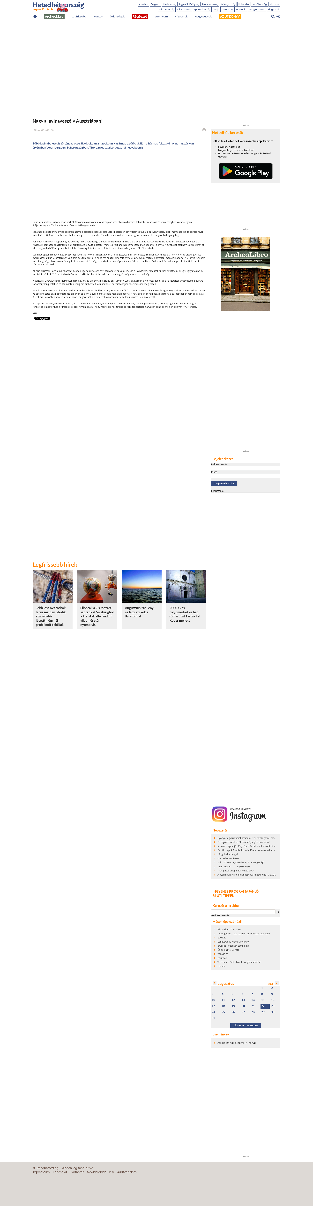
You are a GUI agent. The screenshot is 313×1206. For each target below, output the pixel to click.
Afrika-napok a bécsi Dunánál (236, 1043)
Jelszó (214, 471)
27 (243, 1012)
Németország (166, 9)
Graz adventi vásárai (228, 858)
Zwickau (221, 937)
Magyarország (257, 9)
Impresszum (41, 1172)
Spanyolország (202, 9)
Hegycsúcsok (203, 16)
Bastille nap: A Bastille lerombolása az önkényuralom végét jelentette (254, 850)
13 (243, 1000)
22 (263, 1006)
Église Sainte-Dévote (228, 949)
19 (233, 1006)
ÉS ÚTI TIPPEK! (224, 896)
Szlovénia (241, 9)
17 (213, 1006)
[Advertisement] (119, 184)
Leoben (221, 966)
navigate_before (214, 983)
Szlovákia (227, 9)
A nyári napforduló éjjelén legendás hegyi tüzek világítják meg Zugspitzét (255, 874)
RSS (111, 1172)
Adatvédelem (127, 1172)
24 (213, 1012)
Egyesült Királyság (189, 4)
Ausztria (143, 4)
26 (233, 1012)
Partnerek (77, 1172)
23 (273, 1006)
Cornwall (222, 957)
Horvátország (259, 4)
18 (223, 1006)
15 (263, 1000)
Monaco (274, 4)
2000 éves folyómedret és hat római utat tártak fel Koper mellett (184, 614)
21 (253, 1006)
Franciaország (210, 4)
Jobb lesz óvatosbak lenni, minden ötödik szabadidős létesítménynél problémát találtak (51, 616)
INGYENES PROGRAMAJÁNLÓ (236, 891)
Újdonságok (117, 16)
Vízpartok (181, 16)
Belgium (155, 4)
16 (273, 1000)
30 (273, 1012)
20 (243, 1006)
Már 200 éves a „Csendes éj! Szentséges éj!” (240, 862)
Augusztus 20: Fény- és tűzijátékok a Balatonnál (140, 612)
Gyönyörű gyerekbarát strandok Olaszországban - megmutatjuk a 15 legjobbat (259, 837)
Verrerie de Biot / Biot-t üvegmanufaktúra (239, 962)
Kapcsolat (60, 1172)
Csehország (169, 4)
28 (253, 1012)
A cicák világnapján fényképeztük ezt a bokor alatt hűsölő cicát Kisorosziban (257, 846)
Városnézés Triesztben (229, 929)
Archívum (161, 16)
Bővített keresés (220, 915)
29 (263, 1012)
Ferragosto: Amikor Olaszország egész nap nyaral (243, 842)
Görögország (228, 4)
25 (223, 1012)
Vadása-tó (222, 953)
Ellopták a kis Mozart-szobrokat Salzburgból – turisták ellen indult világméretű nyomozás (97, 616)
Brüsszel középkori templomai (233, 945)
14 (253, 1000)
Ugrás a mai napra (246, 1025)
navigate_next (278, 912)
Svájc (216, 9)
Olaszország (184, 9)
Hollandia (243, 4)
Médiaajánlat (96, 1172)
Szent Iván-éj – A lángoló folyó (233, 866)
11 (223, 1000)
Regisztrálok (217, 490)
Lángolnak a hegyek (227, 854)
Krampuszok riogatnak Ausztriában (235, 870)
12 (233, 1000)
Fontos (98, 16)
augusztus (226, 983)
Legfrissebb (79, 16)
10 (213, 1000)
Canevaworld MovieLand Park (233, 941)
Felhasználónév (219, 464)
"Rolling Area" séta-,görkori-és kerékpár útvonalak (243, 933)
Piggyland (273, 9)
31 (213, 1018)
